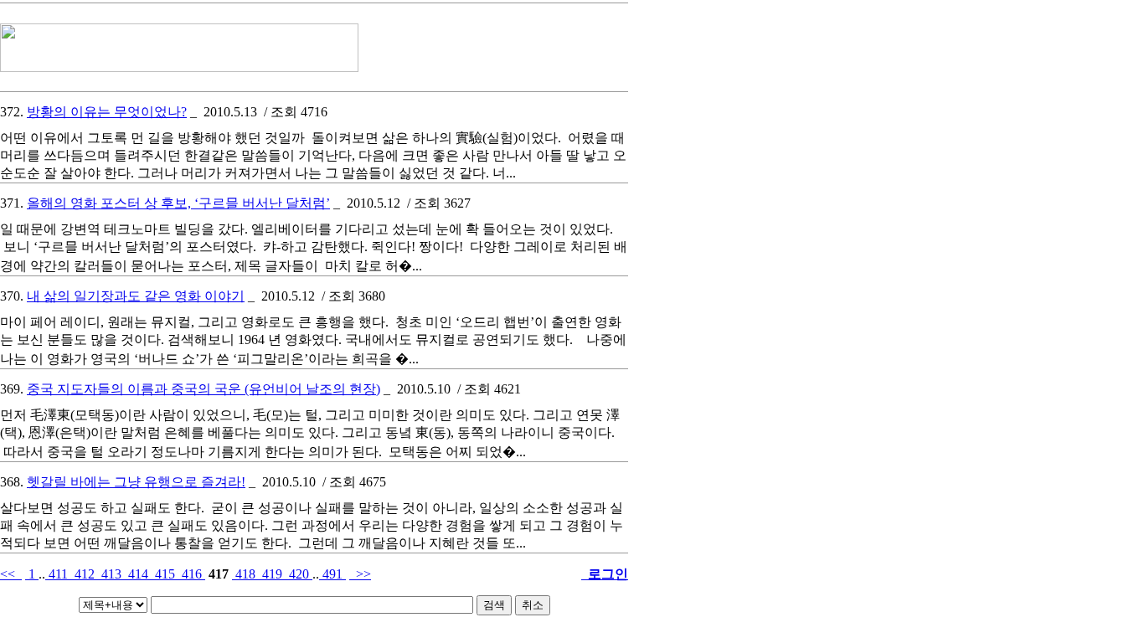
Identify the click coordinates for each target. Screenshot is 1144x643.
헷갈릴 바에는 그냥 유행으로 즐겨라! (136, 482)
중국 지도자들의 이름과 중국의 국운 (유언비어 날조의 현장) (203, 389)
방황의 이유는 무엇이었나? (107, 112)
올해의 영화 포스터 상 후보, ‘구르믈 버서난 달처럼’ (178, 203)
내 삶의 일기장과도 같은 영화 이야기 (136, 296)
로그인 (604, 574)
